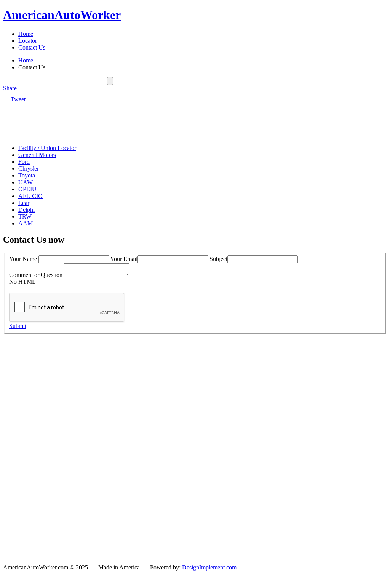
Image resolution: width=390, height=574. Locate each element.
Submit (17, 326)
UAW (25, 182)
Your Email (123, 259)
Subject (218, 259)
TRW (25, 216)
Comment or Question (35, 275)
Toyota (26, 175)
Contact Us (31, 47)
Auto (62, 15)
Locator (27, 40)
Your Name (23, 259)
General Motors (37, 155)
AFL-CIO (30, 196)
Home (25, 33)
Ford (24, 161)
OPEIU (27, 189)
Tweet (18, 99)
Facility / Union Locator (47, 148)
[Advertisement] (141, 120)
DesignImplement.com (209, 567)
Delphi (26, 209)
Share (10, 88)
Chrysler (28, 168)
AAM (25, 223)
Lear (23, 203)
